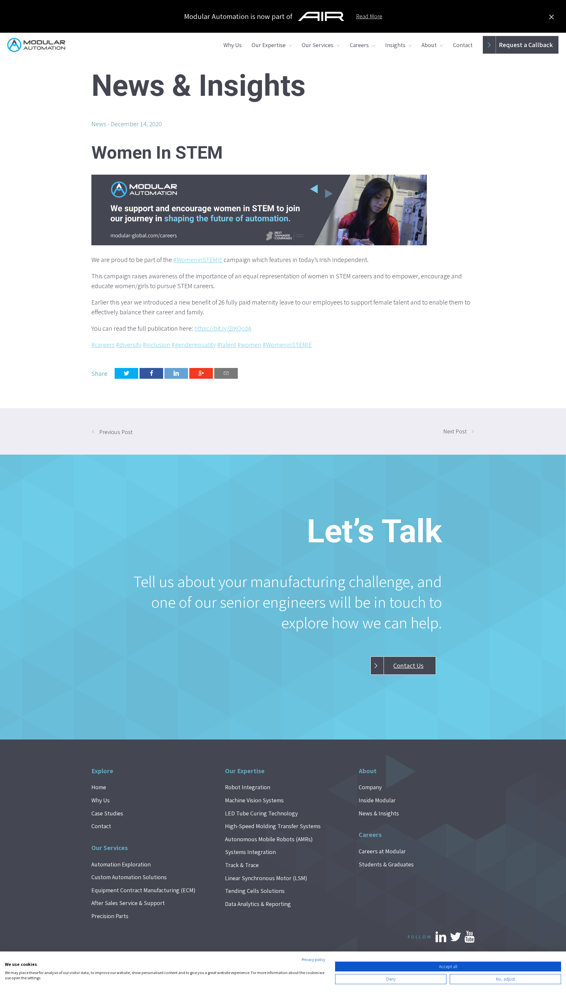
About (429, 45)
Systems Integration (250, 852)
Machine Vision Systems (254, 800)
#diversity (129, 344)
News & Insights (379, 813)
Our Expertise (269, 45)
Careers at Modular (382, 851)
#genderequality (194, 344)
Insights (395, 45)
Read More (369, 16)
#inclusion (156, 344)
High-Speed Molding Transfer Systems (273, 826)
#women (249, 344)
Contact (463, 45)
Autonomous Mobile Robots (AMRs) (269, 839)
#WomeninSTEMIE (197, 259)
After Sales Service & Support (128, 903)
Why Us (232, 45)
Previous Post (116, 432)
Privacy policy (313, 959)
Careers (359, 45)
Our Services (317, 45)
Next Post (455, 431)
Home (98, 787)
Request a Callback (526, 45)
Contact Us (408, 665)
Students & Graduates (386, 864)
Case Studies (107, 813)
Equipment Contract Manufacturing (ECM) (143, 890)
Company (370, 787)
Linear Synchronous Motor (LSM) (266, 878)
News (98, 124)
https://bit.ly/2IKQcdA (223, 328)
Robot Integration (247, 787)
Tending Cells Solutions (255, 891)
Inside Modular (377, 800)
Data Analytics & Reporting (258, 904)
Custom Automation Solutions (129, 877)
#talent (226, 344)
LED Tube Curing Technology (261, 813)
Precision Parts (109, 916)
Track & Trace (242, 865)
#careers (103, 344)
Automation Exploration (121, 864)
